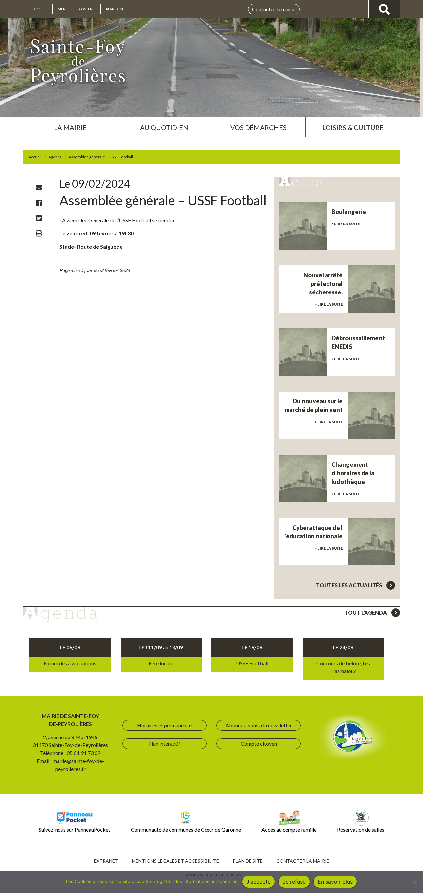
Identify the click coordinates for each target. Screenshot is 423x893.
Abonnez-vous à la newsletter (258, 725)
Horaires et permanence (164, 725)
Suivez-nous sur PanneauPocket (74, 829)
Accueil (40, 9)
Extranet (106, 861)
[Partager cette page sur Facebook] (39, 202)
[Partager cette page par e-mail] (39, 187)
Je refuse (294, 881)
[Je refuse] (414, 881)
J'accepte (258, 881)
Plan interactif (164, 743)
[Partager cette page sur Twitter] (39, 217)
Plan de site (116, 9)
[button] (70, 124)
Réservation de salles (360, 829)
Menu (63, 9)
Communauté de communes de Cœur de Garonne (186, 829)
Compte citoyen (259, 743)
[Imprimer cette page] (39, 233)
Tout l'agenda (366, 612)
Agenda (55, 157)
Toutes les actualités (349, 585)
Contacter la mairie (273, 9)
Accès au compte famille (289, 829)
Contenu (87, 9)
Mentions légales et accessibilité (175, 861)
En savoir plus (335, 881)
